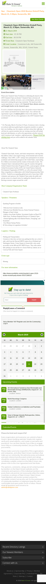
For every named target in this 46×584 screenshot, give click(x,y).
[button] (22, 289)
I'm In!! (34, 300)
